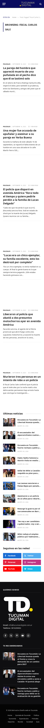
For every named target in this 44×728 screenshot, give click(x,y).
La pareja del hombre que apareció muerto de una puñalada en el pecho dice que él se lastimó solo (19, 73)
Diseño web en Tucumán (29, 710)
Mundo (20, 722)
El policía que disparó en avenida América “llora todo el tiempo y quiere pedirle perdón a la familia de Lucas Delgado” (20, 196)
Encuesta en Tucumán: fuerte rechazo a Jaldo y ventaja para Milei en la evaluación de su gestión (28, 449)
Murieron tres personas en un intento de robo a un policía (22, 378)
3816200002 (16, 628)
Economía (12, 718)
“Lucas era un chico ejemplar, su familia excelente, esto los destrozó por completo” (21, 259)
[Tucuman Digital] (23, 4)
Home (10, 715)
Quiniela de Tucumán (23, 715)
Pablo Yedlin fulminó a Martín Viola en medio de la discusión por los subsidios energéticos (29, 462)
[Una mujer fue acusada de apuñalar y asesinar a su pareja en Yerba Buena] (22, 111)
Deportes (11, 722)
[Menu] (4, 4)
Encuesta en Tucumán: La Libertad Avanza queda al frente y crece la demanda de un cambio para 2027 (29, 659)
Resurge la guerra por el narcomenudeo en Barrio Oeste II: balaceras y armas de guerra (29, 512)
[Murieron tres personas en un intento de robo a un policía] (22, 357)
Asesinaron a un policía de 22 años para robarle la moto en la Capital (28, 498)
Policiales (35, 718)
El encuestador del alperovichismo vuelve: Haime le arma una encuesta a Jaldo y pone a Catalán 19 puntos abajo (29, 676)
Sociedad (29, 722)
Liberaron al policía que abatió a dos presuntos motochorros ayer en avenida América (22, 319)
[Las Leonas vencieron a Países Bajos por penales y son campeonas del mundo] (9, 486)
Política (36, 715)
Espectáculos (24, 718)
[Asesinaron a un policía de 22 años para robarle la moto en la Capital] (9, 498)
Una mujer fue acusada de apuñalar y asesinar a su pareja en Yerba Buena (19, 134)
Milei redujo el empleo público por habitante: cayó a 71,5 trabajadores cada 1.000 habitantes (28, 538)
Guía (37, 722)
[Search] (40, 4)
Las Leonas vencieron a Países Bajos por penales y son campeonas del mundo (28, 487)
